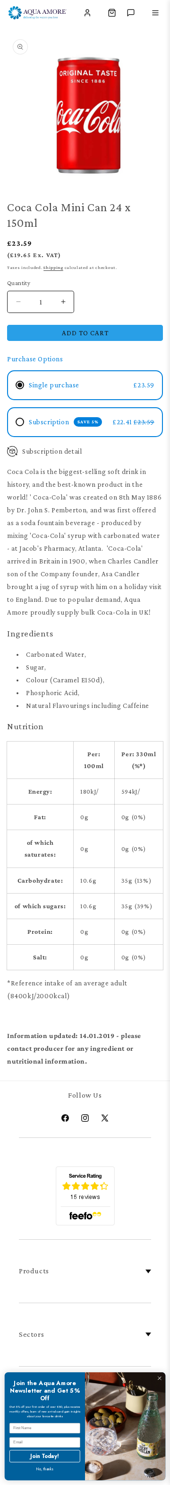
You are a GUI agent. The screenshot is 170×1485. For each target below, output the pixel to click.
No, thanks (44, 1469)
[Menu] (155, 12)
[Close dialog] (159, 1378)
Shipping (53, 267)
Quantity (18, 282)
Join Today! (44, 1456)
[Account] (87, 12)
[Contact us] (130, 12)
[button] (112, 12)
